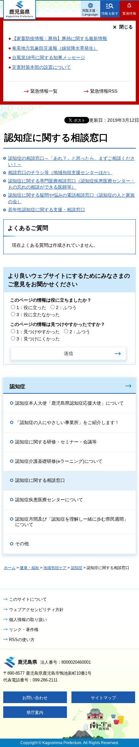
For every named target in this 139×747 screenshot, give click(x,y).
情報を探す (110, 13)
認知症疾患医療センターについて (49, 499)
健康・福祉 (29, 567)
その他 (22, 543)
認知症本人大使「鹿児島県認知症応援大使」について (69, 403)
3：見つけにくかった (38, 338)
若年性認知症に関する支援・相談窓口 (46, 209)
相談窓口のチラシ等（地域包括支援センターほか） (60, 172)
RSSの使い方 (22, 639)
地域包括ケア (55, 567)
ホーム (10, 567)
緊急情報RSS (103, 91)
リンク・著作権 (23, 629)
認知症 (17, 386)
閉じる (126, 26)
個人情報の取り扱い (28, 619)
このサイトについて (28, 599)
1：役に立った (31, 307)
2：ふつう (66, 307)
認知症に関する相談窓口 (40, 480)
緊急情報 (129, 13)
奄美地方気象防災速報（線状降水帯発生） (55, 48)
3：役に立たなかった (38, 314)
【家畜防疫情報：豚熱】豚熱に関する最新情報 (59, 38)
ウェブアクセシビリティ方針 (36, 609)
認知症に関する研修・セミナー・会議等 (56, 441)
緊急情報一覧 (44, 91)
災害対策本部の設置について (41, 67)
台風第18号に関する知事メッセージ (48, 57)
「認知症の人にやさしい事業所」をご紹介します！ (67, 422)
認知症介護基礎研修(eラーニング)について (58, 461)
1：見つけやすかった (38, 331)
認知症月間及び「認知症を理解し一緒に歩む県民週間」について (71, 521)
